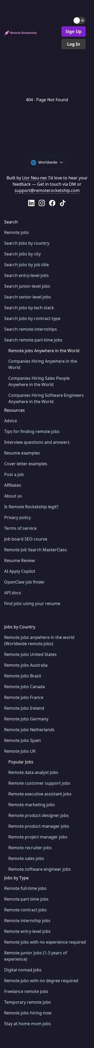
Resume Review (19, 560)
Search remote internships (30, 329)
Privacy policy (17, 517)
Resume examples (22, 453)
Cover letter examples (25, 464)
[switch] (79, 20)
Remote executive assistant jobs (40, 794)
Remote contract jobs (25, 910)
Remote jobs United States (30, 654)
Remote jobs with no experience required (45, 942)
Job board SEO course (25, 539)
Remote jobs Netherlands (29, 729)
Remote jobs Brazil (22, 676)
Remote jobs (16, 232)
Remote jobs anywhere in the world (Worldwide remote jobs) (39, 640)
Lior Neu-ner (34, 178)
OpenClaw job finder (24, 582)
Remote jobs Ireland (24, 708)
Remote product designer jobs (38, 815)
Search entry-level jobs (26, 275)
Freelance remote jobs (26, 991)
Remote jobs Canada (24, 686)
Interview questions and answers (37, 442)
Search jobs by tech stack (29, 308)
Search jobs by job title (26, 265)
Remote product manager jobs (38, 826)
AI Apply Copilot (19, 571)
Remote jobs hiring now (27, 1013)
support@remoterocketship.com (47, 190)
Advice (10, 421)
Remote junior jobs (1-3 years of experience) (35, 956)
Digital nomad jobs (23, 970)
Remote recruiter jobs (30, 848)
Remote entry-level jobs (27, 931)
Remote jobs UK (20, 751)
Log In (73, 44)
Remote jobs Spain (22, 740)
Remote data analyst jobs (33, 772)
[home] (20, 33)
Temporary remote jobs (27, 1002)
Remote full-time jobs (25, 888)
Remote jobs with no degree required (41, 980)
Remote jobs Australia (26, 665)
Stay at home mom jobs (27, 1023)
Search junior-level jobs (27, 286)
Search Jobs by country (26, 243)
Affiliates (12, 485)
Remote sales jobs (26, 858)
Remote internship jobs (27, 920)
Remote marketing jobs (31, 805)
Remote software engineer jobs (39, 869)
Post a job (14, 474)
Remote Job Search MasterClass (35, 550)
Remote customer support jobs (39, 783)
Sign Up (73, 31)
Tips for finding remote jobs (32, 431)
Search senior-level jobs (27, 297)
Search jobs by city (22, 254)
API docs (12, 593)
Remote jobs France (23, 697)
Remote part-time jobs (26, 899)
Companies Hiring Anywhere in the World (42, 364)
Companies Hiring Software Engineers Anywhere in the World (46, 398)
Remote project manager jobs (37, 837)
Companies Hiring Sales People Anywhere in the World (39, 381)
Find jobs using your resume (32, 603)
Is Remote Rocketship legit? (31, 507)
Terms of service (20, 528)
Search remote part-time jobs (33, 340)
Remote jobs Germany (26, 719)
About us (13, 496)
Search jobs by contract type (32, 318)
